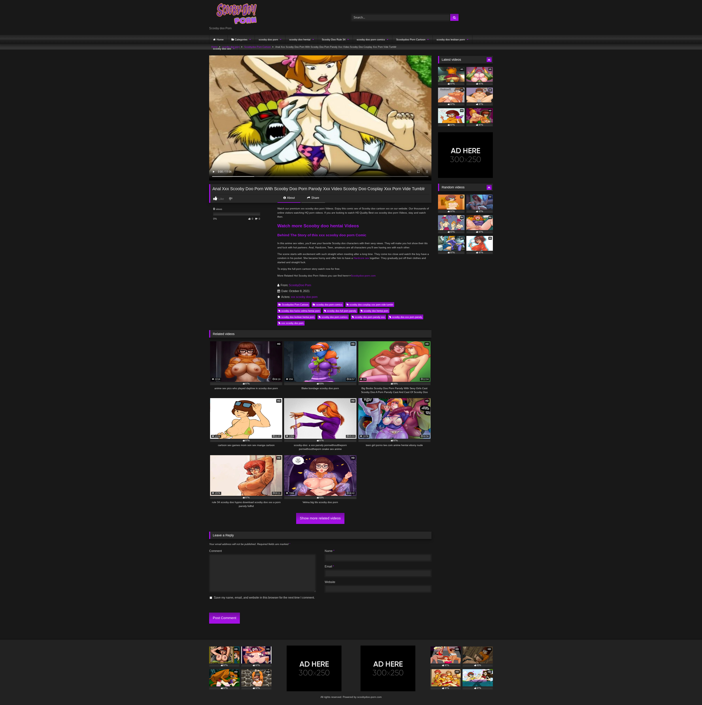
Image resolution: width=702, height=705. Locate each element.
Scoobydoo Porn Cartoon (410, 39)
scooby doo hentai (299, 39)
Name (329, 550)
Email (329, 566)
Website (330, 582)
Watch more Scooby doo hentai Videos (318, 225)
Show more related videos (320, 518)
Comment (215, 550)
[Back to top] (691, 694)
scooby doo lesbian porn (451, 39)
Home (220, 39)
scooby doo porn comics (371, 39)
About (290, 197)
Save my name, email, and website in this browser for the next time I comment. (264, 597)
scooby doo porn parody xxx (370, 317)
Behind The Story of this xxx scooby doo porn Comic (321, 235)
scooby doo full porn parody (341, 310)
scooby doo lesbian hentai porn (297, 317)
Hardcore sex (361, 258)
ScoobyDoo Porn (300, 285)
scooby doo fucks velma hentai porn (300, 310)
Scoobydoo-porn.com (363, 275)
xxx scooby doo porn (304, 296)
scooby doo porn (268, 39)
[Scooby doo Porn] (236, 14)
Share (315, 197)
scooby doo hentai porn (376, 310)
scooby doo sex (222, 48)
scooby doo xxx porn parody (407, 317)
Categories (241, 39)
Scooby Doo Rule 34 (334, 39)
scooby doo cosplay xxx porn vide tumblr (371, 304)
